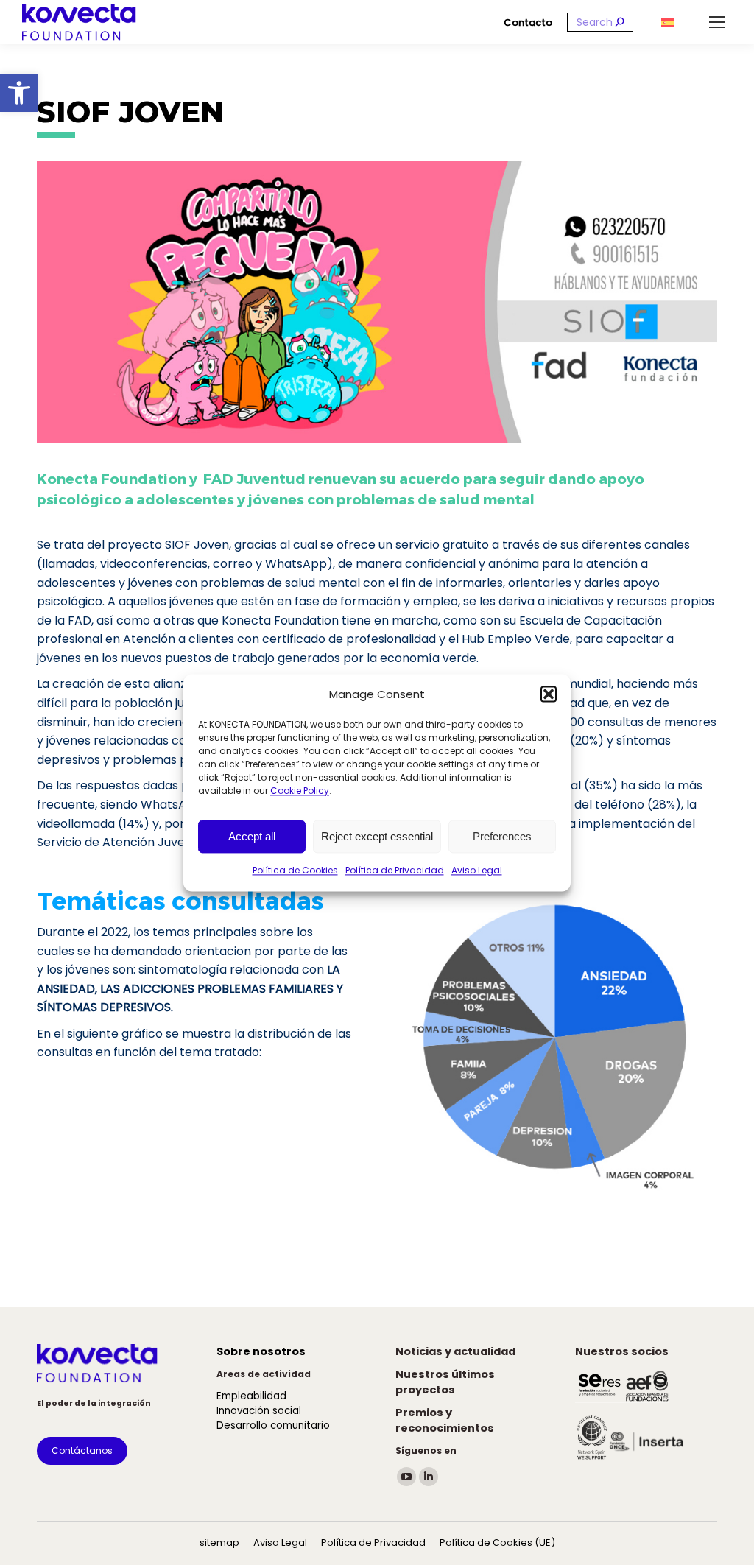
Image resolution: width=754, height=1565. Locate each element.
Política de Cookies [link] (295, 871)
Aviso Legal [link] (476, 871)
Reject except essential (377, 836)
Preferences (502, 836)
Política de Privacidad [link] (394, 871)
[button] (548, 694)
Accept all (251, 836)
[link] (19, 93)
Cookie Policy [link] (299, 791)
